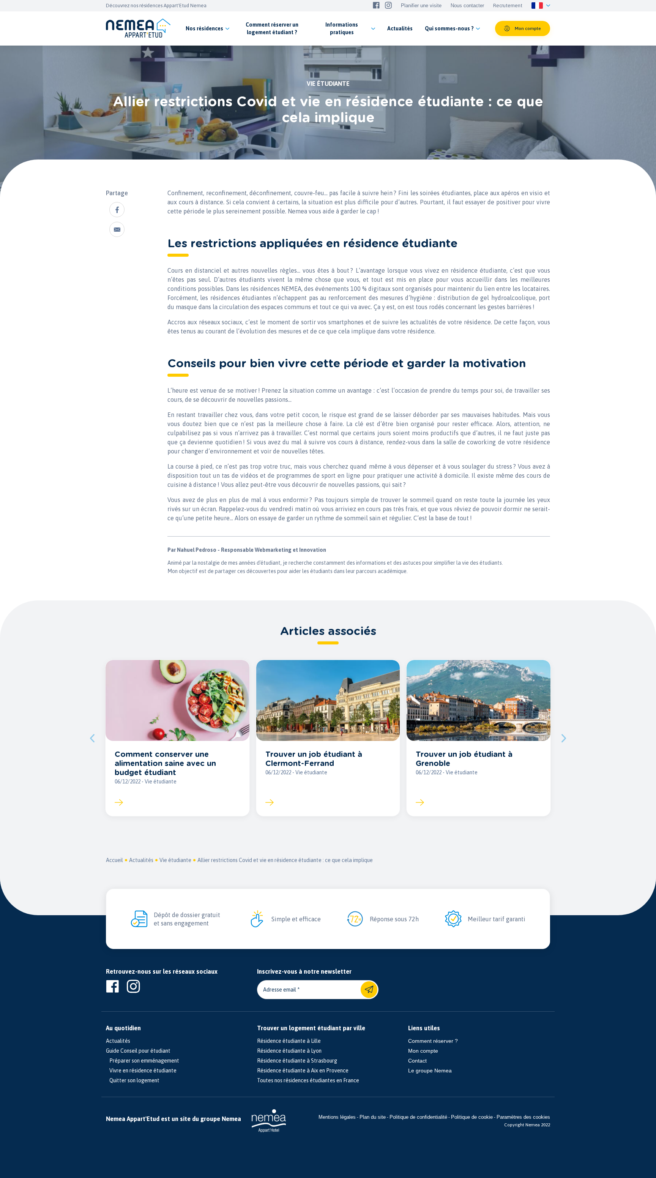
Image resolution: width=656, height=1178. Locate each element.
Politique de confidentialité (418, 1117)
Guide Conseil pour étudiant (138, 1051)
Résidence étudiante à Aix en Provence (302, 1070)
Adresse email (279, 990)
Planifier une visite (421, 5)
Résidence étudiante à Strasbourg (297, 1061)
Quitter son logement (132, 1080)
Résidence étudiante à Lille (289, 1041)
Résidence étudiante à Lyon (289, 1051)
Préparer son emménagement (142, 1061)
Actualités (141, 860)
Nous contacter (467, 5)
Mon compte (423, 1051)
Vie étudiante (175, 860)
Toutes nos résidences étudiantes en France (308, 1080)
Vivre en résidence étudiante (141, 1070)
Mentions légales (337, 1117)
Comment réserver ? (433, 1041)
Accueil (114, 860)
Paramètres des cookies (523, 1117)
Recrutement (507, 5)
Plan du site (373, 1117)
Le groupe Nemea (430, 1070)
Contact (417, 1061)
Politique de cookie (472, 1117)
